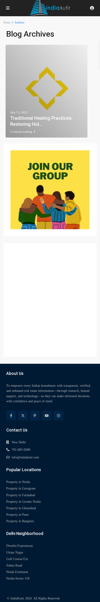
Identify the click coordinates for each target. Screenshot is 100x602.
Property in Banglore (20, 521)
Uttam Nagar (14, 552)
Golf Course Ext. (17, 559)
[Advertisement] (50, 300)
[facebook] (11, 415)
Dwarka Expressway (19, 545)
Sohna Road (14, 565)
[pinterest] (35, 415)
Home (6, 22)
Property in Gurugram (21, 488)
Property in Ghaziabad (21, 508)
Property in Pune (17, 514)
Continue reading (21, 131)
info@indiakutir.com (25, 457)
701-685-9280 (21, 449)
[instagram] (58, 415)
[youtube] (46, 415)
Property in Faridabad (20, 495)
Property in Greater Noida (23, 501)
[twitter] (23, 415)
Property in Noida (18, 482)
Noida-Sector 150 (18, 578)
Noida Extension (17, 572)
